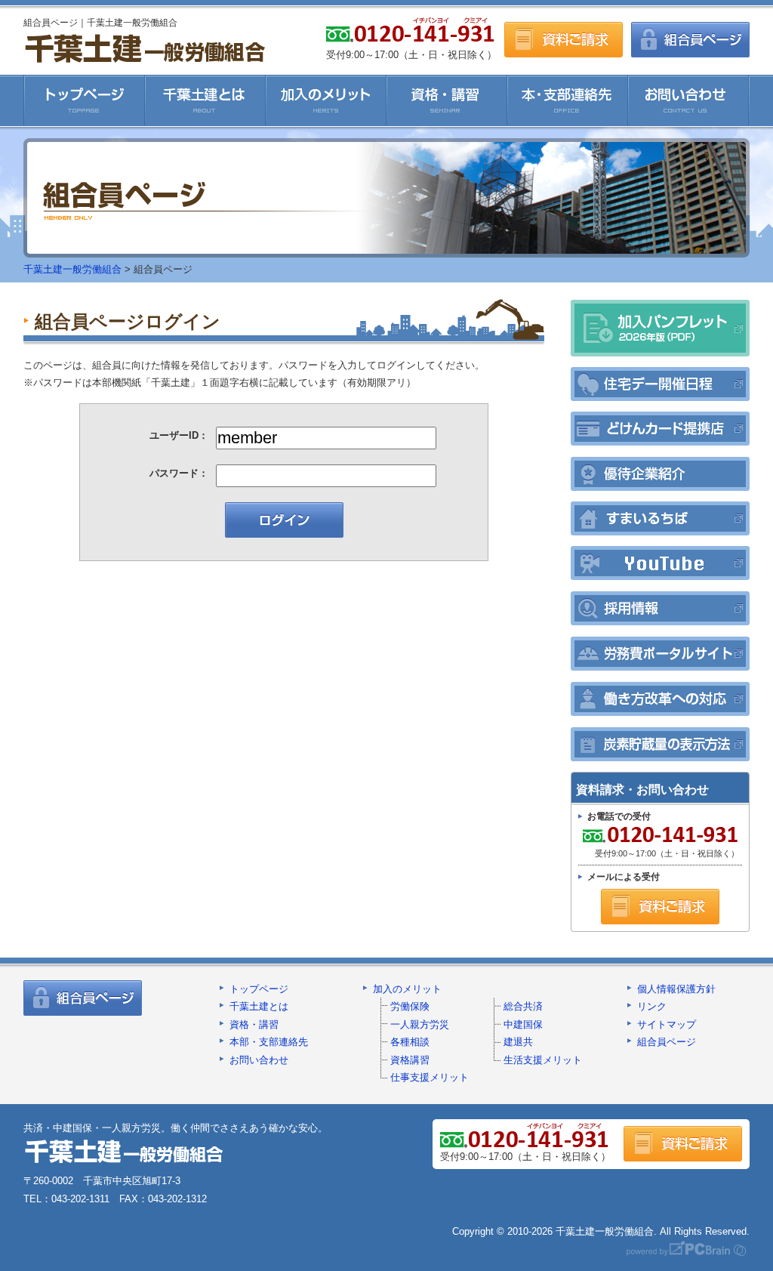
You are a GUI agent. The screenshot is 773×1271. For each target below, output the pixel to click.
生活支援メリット (543, 1060)
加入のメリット (326, 100)
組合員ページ (690, 39)
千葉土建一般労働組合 (144, 47)
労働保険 (410, 1006)
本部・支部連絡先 (268, 1041)
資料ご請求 (563, 39)
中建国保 (523, 1024)
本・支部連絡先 (567, 100)
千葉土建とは (205, 100)
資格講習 (410, 1060)
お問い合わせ (689, 100)
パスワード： (178, 473)
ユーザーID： (178, 435)
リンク (652, 1006)
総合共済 (523, 1006)
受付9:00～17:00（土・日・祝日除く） (658, 843)
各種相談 (410, 1041)
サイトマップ (666, 1024)
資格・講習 (446, 100)
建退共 (518, 1041)
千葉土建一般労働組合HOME (84, 100)
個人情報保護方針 (676, 989)
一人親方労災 (419, 1024)
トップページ (258, 989)
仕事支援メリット (429, 1077)
